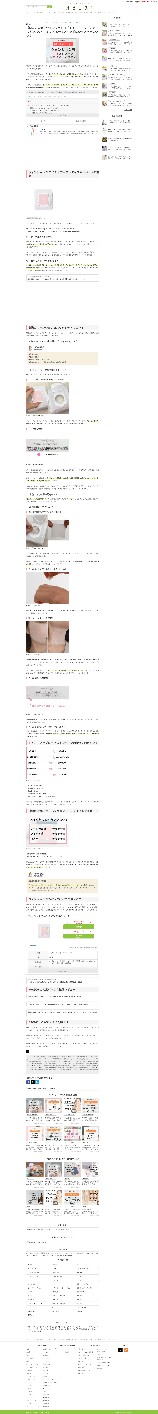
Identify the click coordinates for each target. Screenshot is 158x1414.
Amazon (35, 945)
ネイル (30, 1295)
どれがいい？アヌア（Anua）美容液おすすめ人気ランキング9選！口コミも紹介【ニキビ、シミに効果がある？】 (90, 1213)
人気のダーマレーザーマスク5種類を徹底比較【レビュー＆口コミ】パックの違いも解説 (58, 1004)
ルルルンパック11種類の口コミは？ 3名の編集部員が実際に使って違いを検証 (54, 996)
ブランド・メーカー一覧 (84, 1364)
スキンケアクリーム (34, 1272)
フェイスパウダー (58, 1276)
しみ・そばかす (82, 1307)
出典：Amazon (42, 218)
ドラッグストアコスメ (35, 1303)
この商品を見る (31, 218)
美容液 (28, 1206)
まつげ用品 (112, 48)
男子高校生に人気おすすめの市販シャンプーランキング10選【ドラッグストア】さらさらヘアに (120, 78)
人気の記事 (81, 1349)
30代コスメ (56, 1311)
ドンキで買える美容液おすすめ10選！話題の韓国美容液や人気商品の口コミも (34, 1211)
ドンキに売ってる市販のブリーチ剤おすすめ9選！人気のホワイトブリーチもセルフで (120, 96)
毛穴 (53, 1307)
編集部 (67, 1352)
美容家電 (31, 1299)
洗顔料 (54, 1268)
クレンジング (30, 1178)
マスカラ (55, 1280)
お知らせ (99, 1354)
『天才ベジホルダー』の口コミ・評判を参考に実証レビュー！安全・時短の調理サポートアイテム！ (120, 122)
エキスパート (68, 1349)
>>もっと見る (128, 110)
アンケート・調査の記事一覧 (85, 1352)
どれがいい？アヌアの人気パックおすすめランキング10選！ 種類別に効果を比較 (90, 1119)
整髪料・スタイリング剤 (84, 1288)
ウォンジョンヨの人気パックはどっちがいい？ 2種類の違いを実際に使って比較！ (56, 982)
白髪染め (55, 1292)
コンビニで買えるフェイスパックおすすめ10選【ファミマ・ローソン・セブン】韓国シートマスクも (120, 34)
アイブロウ (31, 1284)
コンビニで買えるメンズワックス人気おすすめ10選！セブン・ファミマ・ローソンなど (120, 25)
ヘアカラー (31, 1292)
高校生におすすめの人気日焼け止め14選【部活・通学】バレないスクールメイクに (90, 1183)
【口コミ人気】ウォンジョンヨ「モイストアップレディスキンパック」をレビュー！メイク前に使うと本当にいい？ (82, 12)
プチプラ (55, 1299)
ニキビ (30, 1307)
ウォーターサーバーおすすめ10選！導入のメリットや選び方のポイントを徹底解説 (120, 148)
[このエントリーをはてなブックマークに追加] (37, 1082)
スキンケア (40, 12)
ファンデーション (33, 1276)
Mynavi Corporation (127, 1412)
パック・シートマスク (32, 1114)
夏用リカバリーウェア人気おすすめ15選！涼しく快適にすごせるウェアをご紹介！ (120, 157)
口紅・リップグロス (83, 1284)
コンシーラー (81, 1276)
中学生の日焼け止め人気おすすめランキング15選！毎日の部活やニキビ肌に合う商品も (72, 1183)
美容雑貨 (79, 1295)
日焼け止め (66, 1178)
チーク (54, 1284)
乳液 (78, 1265)
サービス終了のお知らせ (103, 1362)
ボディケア (80, 1292)
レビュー (32, 24)
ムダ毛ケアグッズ (114, 66)
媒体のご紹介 (81, 1367)
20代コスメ (31, 1311)
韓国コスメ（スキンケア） (60, 1303)
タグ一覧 (80, 1361)
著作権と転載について (84, 1370)
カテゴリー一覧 (82, 1358)
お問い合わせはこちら (103, 1365)
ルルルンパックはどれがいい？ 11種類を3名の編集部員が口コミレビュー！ (72, 1147)
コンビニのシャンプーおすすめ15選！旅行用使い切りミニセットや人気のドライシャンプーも (120, 43)
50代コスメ (31, 1315)
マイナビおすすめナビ (43, 1412)
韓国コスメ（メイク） (84, 1303)
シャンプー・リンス (34, 1288)
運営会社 (80, 1373)
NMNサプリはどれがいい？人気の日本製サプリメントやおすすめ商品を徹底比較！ (120, 59)
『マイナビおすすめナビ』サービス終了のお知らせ (63, 22)
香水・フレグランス (58, 1295)
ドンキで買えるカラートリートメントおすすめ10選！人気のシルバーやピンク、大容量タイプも (120, 87)
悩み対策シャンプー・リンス (116, 74)
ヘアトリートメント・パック (61, 1288)
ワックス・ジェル (114, 22)
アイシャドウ (32, 1280)
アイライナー (81, 1280)
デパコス (79, 1299)
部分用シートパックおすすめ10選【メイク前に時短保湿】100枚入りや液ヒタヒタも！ (57, 279)
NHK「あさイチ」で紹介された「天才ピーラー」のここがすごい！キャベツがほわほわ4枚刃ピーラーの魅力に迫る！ (120, 131)
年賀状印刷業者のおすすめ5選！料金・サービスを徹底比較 (120, 139)
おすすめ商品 (81, 121)
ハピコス (28, 12)
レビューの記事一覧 (83, 1355)
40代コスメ (80, 1311)
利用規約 (99, 1368)
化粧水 (30, 1265)
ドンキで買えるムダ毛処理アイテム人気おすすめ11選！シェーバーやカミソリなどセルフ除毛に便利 (120, 70)
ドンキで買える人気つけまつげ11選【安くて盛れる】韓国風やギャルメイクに (120, 51)
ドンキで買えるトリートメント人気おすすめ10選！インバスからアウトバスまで (120, 104)
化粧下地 (79, 1272)
